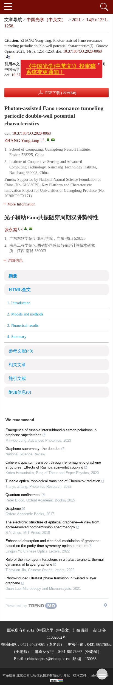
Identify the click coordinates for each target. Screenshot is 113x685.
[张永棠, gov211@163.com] (25, 228)
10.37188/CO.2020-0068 (82, 51)
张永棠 (11, 229)
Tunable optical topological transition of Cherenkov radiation (52, 481)
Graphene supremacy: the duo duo (32, 449)
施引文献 (17, 378)
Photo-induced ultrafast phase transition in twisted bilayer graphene (50, 580)
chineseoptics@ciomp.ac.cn (48, 659)
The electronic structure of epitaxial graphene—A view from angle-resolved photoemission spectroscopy (52, 524)
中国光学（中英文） (46, 19)
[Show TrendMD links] (105, 605)
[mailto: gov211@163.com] (53, 139)
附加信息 (20, 392)
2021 (76, 19)
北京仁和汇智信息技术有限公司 (39, 675)
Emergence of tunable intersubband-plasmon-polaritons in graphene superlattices (51, 432)
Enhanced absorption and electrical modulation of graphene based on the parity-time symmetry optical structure (52, 543)
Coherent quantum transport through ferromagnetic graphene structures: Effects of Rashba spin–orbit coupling (53, 464)
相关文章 (17, 364)
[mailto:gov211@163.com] (30, 228)
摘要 (13, 276)
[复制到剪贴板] (54, 75)
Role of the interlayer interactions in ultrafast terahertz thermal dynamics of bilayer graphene (54, 561)
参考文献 (21, 351)
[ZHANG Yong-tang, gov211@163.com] (48, 139)
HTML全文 (20, 289)
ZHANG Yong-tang (21, 140)
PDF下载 (60, 93)
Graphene (13, 508)
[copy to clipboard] (7, 56)
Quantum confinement (23, 495)
